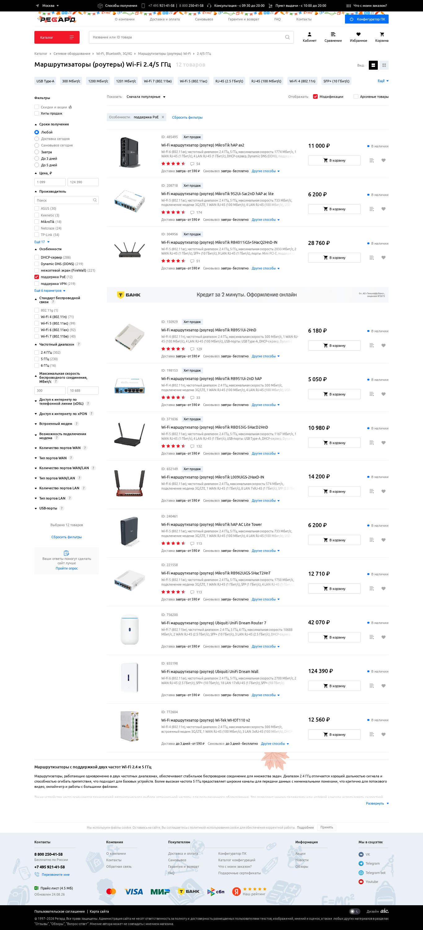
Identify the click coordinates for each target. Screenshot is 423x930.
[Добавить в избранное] (384, 160)
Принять (327, 827)
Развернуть (375, 803)
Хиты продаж (51, 113)
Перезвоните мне (56, 874)
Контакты (304, 19)
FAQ (277, 19)
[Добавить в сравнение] (372, 160)
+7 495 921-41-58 (49, 867)
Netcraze (48, 228)
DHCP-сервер (51, 257)
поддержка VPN (54, 284)
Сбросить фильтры (66, 537)
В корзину (337, 160)
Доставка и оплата (165, 19)
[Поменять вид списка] (373, 65)
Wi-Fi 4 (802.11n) (54, 317)
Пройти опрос (67, 568)
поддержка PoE (53, 277)
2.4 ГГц (46, 352)
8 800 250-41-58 (48, 854)
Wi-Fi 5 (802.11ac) (54, 323)
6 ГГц (45, 365)
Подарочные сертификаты (239, 873)
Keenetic (47, 215)
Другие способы (264, 171)
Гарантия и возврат (243, 19)
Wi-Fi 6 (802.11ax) (55, 330)
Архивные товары (374, 96)
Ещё (381, 81)
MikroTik (48, 222)
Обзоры (301, 866)
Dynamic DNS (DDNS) (57, 264)
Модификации (331, 96)
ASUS (45, 208)
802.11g (47, 310)
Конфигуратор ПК (371, 19)
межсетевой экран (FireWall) (63, 270)
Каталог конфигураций (236, 860)
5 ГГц (45, 359)
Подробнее (305, 827)
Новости (302, 860)
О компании (125, 19)
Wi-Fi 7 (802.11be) (55, 336)
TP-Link (46, 235)
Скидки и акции (54, 107)
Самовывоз (204, 19)
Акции (300, 853)
